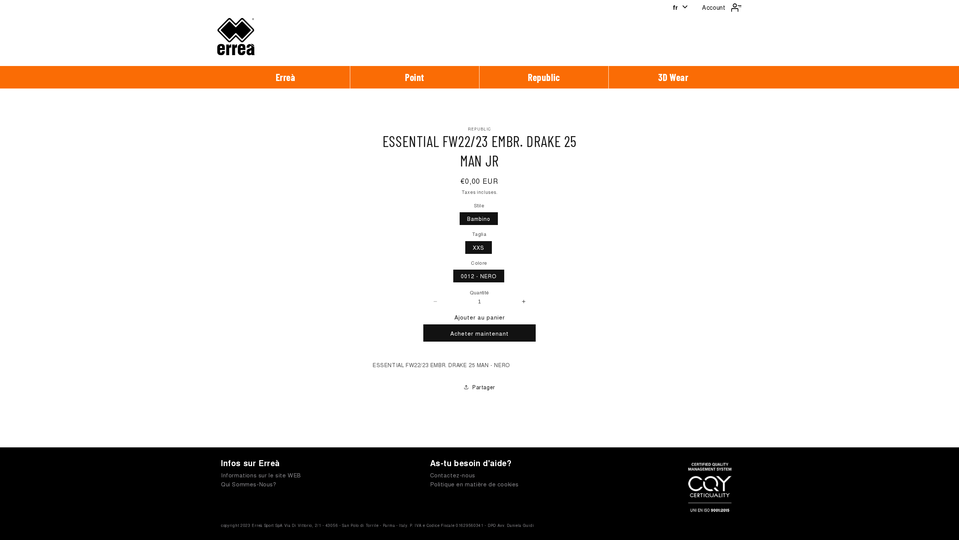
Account (713, 7)
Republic (544, 77)
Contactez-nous (452, 475)
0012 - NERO (479, 276)
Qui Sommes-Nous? (248, 484)
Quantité (479, 292)
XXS (478, 247)
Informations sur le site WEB (261, 475)
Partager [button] (483, 387)
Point (414, 77)
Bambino (478, 218)
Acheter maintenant (479, 333)
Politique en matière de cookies (474, 484)
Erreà (286, 77)
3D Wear (673, 77)
